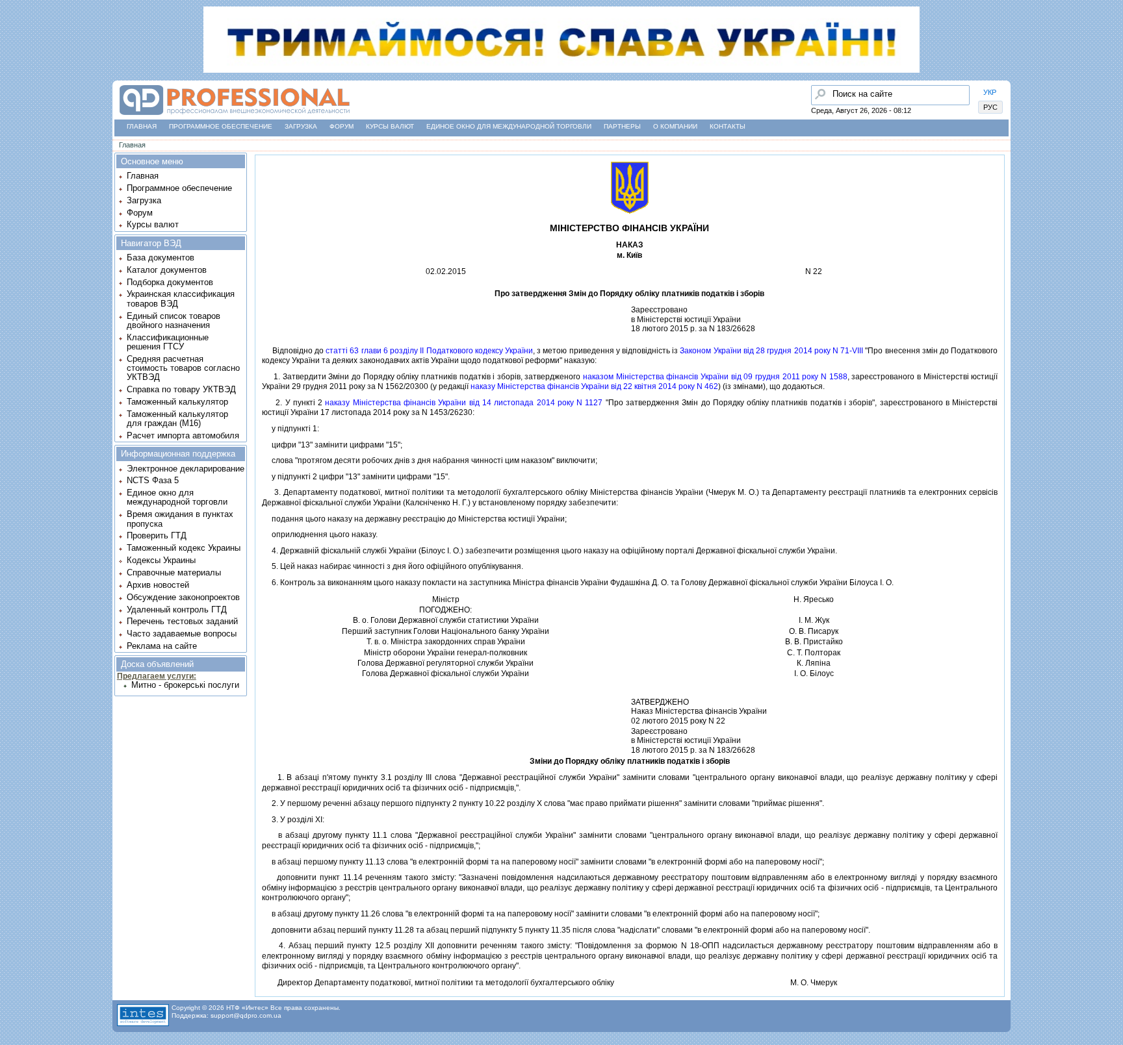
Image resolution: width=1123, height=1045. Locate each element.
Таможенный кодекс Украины (183, 548)
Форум (341, 126)
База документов (160, 257)
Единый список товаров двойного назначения (173, 320)
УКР (989, 92)
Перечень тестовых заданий (182, 621)
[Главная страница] (234, 115)
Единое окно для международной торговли (508, 126)
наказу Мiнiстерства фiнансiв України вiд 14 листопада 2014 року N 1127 (463, 402)
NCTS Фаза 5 (153, 480)
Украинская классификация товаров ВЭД (181, 298)
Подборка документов (170, 282)
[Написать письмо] (13, 160)
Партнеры (622, 126)
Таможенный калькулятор (177, 402)
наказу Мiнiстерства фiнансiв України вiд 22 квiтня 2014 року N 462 (594, 386)
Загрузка (301, 126)
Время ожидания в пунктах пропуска (180, 518)
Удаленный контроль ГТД (177, 609)
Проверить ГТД (157, 535)
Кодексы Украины (161, 560)
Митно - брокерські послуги (185, 685)
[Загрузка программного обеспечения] (13, 86)
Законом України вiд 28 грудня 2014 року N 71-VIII (771, 350)
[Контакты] (13, 135)
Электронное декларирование (185, 468)
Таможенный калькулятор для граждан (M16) (177, 418)
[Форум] (13, 111)
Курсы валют (390, 126)
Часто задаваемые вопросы (182, 633)
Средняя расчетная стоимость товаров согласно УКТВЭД (183, 368)
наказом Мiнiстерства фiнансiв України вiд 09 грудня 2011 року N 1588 (715, 376)
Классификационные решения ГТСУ (168, 342)
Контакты (727, 126)
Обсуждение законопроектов (183, 597)
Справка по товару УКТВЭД (181, 389)
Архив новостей (158, 585)
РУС (990, 107)
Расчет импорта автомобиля (183, 435)
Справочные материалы (174, 572)
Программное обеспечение (220, 126)
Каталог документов (167, 270)
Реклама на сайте (162, 646)
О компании (675, 126)
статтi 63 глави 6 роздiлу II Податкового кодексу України (429, 350)
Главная (142, 126)
